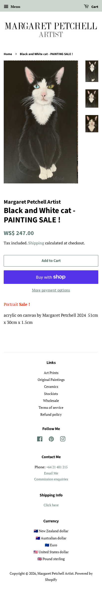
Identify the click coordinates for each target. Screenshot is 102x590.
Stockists (51, 393)
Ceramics (51, 386)
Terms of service (51, 407)
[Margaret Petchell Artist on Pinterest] (51, 439)
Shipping (36, 243)
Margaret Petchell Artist (55, 573)
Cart (94, 6)
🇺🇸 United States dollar (51, 552)
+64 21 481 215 (57, 467)
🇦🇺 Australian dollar (51, 538)
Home (8, 54)
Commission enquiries (51, 479)
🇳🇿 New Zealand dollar (51, 531)
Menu (15, 6)
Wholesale (51, 400)
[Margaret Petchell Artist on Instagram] (62, 439)
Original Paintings (51, 379)
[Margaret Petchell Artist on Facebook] (40, 439)
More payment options (51, 290)
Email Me (51, 473)
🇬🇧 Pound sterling (51, 558)
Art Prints (51, 372)
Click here (51, 505)
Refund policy (51, 414)
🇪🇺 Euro (51, 545)
